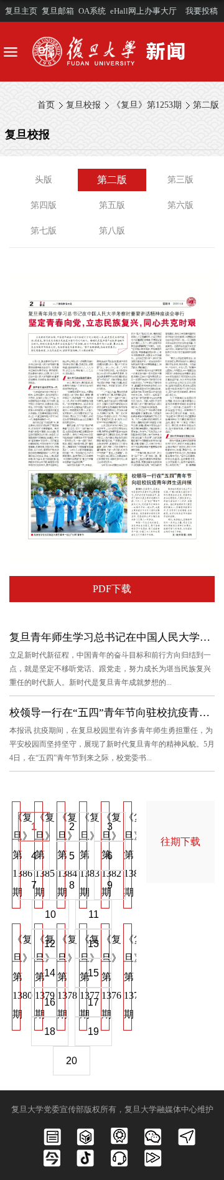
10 (50, 914)
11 (93, 914)
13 (93, 943)
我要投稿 (201, 11)
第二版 (206, 105)
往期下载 (180, 841)
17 (93, 1002)
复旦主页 (21, 11)
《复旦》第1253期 (147, 105)
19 (93, 1031)
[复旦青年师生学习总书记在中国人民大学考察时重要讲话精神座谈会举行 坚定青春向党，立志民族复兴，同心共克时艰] (112, 283)
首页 (46, 105)
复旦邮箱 (58, 11)
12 (49, 943)
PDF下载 (112, 588)
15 (93, 973)
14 (49, 973)
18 (49, 1031)
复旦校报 (83, 105)
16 (49, 1002)
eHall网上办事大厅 (143, 11)
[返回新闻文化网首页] (112, 51)
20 (71, 1060)
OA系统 (92, 11)
